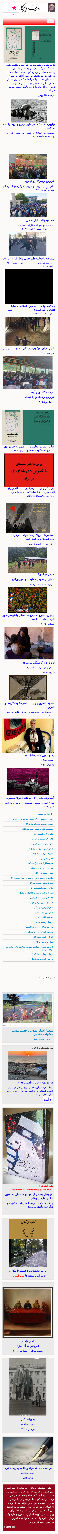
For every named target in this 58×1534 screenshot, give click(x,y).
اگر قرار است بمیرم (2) (43, 937)
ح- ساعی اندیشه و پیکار (43, 1038)
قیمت (37, 543)
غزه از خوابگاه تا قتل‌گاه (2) (42, 954)
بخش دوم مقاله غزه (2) (43, 912)
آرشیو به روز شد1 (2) (44, 873)
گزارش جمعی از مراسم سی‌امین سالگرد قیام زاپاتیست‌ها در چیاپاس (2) (29, 948)
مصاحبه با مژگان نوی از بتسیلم (40, 932)
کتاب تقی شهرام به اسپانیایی (41, 897)
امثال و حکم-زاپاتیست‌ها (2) (42, 887)
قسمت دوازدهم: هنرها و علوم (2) (39, 824)
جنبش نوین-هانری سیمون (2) (41, 848)
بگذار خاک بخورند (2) (44, 941)
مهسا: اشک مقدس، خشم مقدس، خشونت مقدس (31, 1032)
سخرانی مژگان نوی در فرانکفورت (39, 927)
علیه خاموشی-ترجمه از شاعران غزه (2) (36, 892)
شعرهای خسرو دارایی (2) (42, 902)
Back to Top (9, 1526)
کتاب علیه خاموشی (45, 814)
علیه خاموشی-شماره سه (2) (41, 883)
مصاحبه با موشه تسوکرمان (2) (40, 959)
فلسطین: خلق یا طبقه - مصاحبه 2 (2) (37, 829)
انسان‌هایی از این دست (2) (42, 868)
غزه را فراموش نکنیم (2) (43, 922)
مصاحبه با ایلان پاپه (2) (44, 917)
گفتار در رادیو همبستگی (43, 907)
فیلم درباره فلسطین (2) (43, 833)
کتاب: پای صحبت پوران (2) (42, 838)
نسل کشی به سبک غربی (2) (41, 843)
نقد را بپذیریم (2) (46, 858)
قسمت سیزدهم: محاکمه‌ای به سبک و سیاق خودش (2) (31, 819)
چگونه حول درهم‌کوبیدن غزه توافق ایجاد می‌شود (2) (32, 878)
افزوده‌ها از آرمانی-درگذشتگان (40, 863)
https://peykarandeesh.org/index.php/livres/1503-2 (32, 1190)
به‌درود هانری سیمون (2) (43, 853)
